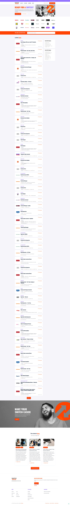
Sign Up (17, 494)
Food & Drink (30, 494)
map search (24, 13)
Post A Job (46, 3)
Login (17, 493)
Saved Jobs (18, 496)
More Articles (35, 468)
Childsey (22, 503)
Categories (25, 3)
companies (29, 3)
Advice (33, 3)
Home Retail (30, 496)
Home (13, 491)
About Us (21, 3)
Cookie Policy (56, 503)
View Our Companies (47, 491)
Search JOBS (52, 3)
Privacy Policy (47, 503)
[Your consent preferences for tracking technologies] (68, 503)
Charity (29, 491)
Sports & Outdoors (31, 498)
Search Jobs (18, 13)
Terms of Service (52, 503)
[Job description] (18, 43)
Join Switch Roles (46, 493)
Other (29, 499)
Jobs (12, 494)
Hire (17, 491)
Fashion (29, 493)
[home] (17, 3)
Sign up (17, 419)
